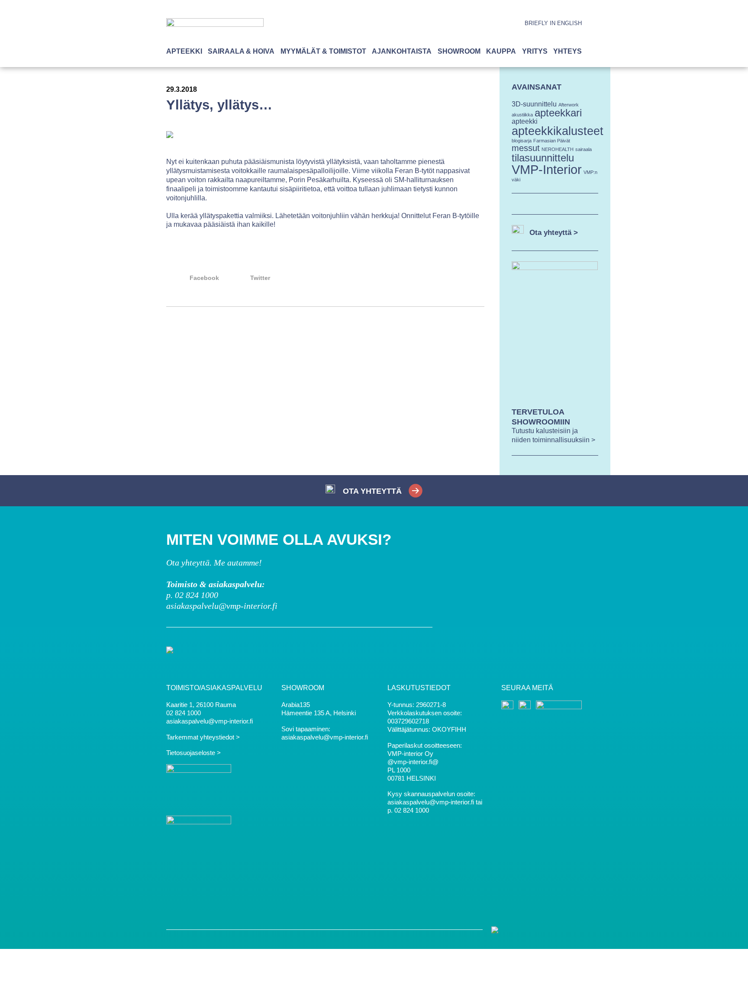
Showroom (459, 51)
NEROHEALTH (558, 149)
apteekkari (558, 113)
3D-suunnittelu (534, 104)
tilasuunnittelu (543, 158)
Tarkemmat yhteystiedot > (203, 737)
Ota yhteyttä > (553, 232)
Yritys (535, 51)
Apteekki (184, 51)
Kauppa (501, 51)
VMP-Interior (547, 169)
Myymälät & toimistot (323, 51)
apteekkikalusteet (557, 131)
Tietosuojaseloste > (193, 752)
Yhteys (567, 51)
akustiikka (522, 114)
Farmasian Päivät (551, 140)
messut (526, 148)
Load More (325, 337)
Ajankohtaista (402, 51)
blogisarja (522, 140)
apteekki (525, 121)
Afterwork (568, 104)
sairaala (583, 149)
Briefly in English (553, 23)
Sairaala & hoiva (241, 51)
